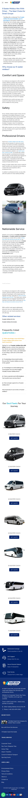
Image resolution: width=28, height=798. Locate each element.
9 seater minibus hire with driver (16, 141)
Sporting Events (6, 757)
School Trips (5, 749)
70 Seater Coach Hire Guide (9, 732)
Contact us (4, 779)
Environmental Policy (7, 768)
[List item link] (14, 707)
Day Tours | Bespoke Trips (8, 746)
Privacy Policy (5, 771)
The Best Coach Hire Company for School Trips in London (17, 722)
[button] (3, 795)
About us (4, 776)
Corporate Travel (6, 743)
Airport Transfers (6, 752)
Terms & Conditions (7, 774)
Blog (2, 782)
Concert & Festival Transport (9, 754)
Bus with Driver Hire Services (9, 727)
